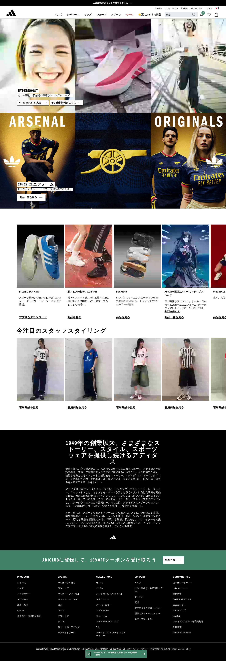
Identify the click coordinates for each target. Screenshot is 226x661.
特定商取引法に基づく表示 (163, 649)
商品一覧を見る (174, 317)
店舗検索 (158, 9)
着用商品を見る (28, 407)
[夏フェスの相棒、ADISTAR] (88, 273)
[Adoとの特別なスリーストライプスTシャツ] (185, 273)
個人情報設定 (56, 649)
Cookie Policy (184, 649)
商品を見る (74, 317)
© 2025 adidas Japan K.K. (113, 657)
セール (129, 15)
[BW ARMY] (137, 273)
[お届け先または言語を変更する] (216, 8)
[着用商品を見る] (40, 375)
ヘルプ (175, 9)
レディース (73, 15)
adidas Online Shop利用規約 (94, 649)
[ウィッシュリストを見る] (208, 14)
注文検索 (184, 9)
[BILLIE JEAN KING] (40, 273)
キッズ (87, 15)
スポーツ (116, 15)
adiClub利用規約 (72, 649)
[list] (113, 273)
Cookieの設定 (42, 649)
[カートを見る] (216, 14)
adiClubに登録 (196, 9)
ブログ (167, 9)
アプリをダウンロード (33, 317)
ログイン (208, 9)
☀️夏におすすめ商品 (149, 15)
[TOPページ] (11, 13)
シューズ (101, 15)
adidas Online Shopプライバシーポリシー (129, 649)
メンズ (58, 15)
